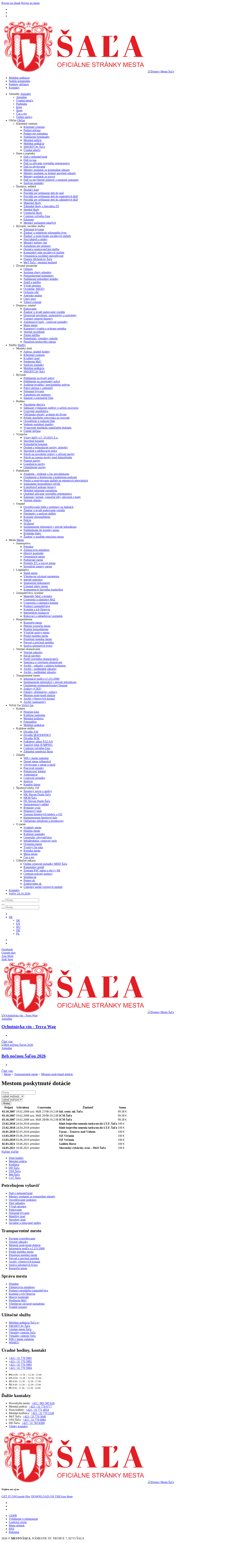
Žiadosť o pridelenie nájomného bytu (45, 232)
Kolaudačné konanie (35, 444)
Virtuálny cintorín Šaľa (22, 1332)
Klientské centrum (34, 127)
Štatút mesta (30, 573)
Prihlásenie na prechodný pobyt (42, 381)
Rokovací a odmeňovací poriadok (43, 616)
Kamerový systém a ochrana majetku (45, 328)
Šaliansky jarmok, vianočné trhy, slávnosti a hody (52, 497)
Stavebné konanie (34, 440)
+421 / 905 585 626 (43, 1403)
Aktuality (25, 93)
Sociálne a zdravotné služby (25, 1222)
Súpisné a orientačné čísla (38, 397)
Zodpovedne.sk (32, 883)
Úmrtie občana (32, 431)
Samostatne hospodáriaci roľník (42, 483)
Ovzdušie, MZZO (34, 288)
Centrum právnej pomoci (38, 873)
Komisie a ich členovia (37, 609)
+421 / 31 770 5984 (20, 1368)
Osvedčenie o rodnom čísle (39, 421)
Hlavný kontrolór (34, 553)
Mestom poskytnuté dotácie (39, 695)
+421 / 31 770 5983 (20, 1364)
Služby (22, 345)
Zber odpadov (17, 1203)
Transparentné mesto (26, 1074)
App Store (52, 1496)
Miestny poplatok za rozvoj (39, 176)
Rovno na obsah (10, 3)
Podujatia (21, 103)
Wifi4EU (14, 1342)
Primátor (28, 546)
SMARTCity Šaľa (34, 146)
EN (18, 923)
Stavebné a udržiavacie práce (40, 450)
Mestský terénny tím (35, 242)
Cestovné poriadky (34, 777)
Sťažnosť (29, 523)
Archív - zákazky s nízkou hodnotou (45, 665)
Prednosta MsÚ (32, 361)
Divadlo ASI (31, 731)
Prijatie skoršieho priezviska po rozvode (47, 417)
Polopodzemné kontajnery (39, 275)
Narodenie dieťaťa (34, 404)
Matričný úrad (17, 1216)
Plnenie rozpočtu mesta (37, 625)
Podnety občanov (19, 84)
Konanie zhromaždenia (37, 516)
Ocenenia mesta (33, 844)
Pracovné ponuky (34, 768)
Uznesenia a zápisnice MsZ (39, 599)
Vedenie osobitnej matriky (39, 424)
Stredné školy (31, 209)
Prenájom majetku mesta (38, 639)
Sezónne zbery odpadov (37, 272)
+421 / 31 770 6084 (34, 1419)
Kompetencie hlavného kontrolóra (43, 589)
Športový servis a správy (38, 791)
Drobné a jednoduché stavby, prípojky (46, 447)
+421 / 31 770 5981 (20, 1358)
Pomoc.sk (29, 880)
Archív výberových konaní (39, 698)
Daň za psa (30, 160)
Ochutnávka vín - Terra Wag (28, 1026)
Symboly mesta (32, 827)
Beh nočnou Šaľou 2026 (23, 1056)
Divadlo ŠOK (32, 738)
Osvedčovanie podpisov (23, 1199)
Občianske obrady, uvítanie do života (45, 414)
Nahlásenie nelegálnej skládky (41, 279)
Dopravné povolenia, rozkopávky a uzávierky (50, 315)
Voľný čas (27, 705)
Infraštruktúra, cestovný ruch (40, 840)
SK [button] (11, 917)
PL (18, 933)
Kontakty (14, 87)
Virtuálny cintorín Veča (22, 1335)
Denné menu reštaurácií (37, 761)
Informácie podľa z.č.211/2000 (41, 678)
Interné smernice (33, 579)
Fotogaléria (30, 721)
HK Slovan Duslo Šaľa (37, 794)
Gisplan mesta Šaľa (20, 1329)
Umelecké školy (33, 212)
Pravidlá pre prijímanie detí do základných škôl (51, 199)
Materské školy (32, 203)
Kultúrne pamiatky (34, 834)
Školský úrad (31, 189)
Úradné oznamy (18, 1307)
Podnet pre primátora (36, 133)
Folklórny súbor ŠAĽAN (38, 741)
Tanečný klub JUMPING (38, 744)
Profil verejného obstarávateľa (41, 659)
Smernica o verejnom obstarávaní (43, 662)
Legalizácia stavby (34, 464)
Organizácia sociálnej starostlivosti (43, 255)
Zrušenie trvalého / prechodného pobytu (47, 384)
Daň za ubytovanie (34, 166)
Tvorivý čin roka (33, 847)
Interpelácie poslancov (36, 612)
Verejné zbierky (33, 500)
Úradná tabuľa (24, 100)
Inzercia (28, 781)
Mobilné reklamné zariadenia (40, 490)
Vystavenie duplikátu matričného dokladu (47, 427)
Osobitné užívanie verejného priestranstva (48, 493)
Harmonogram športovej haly (40, 817)
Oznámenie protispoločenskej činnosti (45, 685)
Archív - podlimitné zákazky (40, 668)
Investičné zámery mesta (38, 566)
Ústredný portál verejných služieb (43, 887)
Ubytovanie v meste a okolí (39, 764)
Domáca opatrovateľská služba (41, 249)
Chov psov (30, 298)
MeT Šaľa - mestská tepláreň (40, 262)
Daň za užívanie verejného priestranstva (47, 163)
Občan (21, 120)
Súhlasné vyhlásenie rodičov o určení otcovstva (51, 407)
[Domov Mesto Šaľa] (87, 1012)
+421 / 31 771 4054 (37, 1409)
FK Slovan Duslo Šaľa (37, 801)
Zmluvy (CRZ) (32, 688)
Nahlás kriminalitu (19, 81)
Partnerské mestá (33, 559)
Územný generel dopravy (38, 318)
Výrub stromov (32, 285)
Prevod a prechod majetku (39, 642)
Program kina (31, 711)
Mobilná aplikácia (19, 77)
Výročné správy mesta (36, 632)
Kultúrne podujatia (34, 715)
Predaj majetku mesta (36, 635)
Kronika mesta (32, 850)
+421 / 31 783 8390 (33, 1423)
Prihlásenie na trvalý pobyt (39, 378)
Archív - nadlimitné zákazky (40, 672)
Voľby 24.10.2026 (19, 893)
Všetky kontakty (18, 1426)
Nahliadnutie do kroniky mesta (41, 530)
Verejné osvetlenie (34, 331)
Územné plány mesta (36, 586)
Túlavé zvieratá (32, 302)
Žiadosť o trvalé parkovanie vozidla (44, 312)
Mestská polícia (32, 140)
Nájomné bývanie (34, 229)
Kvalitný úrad (31, 358)
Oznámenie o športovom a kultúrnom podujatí (50, 477)
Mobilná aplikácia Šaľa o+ (24, 1322)
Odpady (28, 269)
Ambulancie (31, 774)
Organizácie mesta (34, 556)
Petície (27, 520)
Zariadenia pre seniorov (37, 245)
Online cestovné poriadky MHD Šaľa (45, 863)
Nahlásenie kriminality (37, 136)
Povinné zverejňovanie (22, 1238)
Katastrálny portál (34, 867)
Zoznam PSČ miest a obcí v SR (42, 870)
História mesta (32, 830)
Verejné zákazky (33, 652)
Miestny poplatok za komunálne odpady (47, 169)
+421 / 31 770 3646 (34, 1416)
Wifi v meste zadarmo (36, 758)
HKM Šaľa (30, 797)
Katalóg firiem (32, 784)
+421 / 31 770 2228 (42, 1413)
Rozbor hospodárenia (36, 629)
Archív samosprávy (35, 701)
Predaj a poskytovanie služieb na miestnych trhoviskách (56, 480)
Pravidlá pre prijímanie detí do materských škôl (51, 196)
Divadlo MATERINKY (37, 735)
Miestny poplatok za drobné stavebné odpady (50, 173)
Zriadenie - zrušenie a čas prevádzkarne (46, 473)
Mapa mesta (30, 325)
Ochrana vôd (31, 292)
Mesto (20, 540)
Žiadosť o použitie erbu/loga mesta (44, 536)
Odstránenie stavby (35, 467)
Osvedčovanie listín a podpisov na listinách (48, 507)
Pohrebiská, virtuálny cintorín (41, 338)
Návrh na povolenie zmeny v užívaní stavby (49, 454)
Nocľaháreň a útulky (36, 239)
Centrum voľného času (37, 216)
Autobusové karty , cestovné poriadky (46, 321)
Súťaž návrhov (32, 655)
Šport (19, 110)
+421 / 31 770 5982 (20, 1361)
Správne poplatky (34, 183)
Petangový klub (33, 811)
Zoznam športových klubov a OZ (43, 814)
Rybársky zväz (32, 807)
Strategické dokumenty (37, 583)
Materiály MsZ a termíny (38, 596)
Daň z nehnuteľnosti (35, 156)
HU (18, 927)
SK (18, 920)
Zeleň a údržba (32, 282)
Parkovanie (30, 308)
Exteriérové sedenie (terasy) (40, 487)
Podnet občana (32, 130)
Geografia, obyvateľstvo (38, 837)
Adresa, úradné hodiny (37, 351)
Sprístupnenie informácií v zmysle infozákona (50, 526)
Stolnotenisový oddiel (36, 804)
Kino (19, 107)
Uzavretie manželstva (36, 411)
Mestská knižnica (34, 718)
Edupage (29, 219)
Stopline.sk (30, 877)
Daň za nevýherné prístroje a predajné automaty (51, 179)
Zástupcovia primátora (36, 549)
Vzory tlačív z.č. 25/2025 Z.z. (41, 437)
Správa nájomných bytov (38, 645)
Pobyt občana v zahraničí (38, 388)
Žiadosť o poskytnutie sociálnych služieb (47, 236)
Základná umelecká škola (38, 751)
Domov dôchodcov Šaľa (38, 259)
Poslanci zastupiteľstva (37, 606)
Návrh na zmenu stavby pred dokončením (48, 457)
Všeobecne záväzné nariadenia (41, 576)
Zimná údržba (32, 335)
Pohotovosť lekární (35, 771)
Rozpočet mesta (33, 622)
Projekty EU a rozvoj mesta (39, 563)
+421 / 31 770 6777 (40, 1406)
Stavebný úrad (17, 1219)
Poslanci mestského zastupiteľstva (28, 1290)
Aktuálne (21, 97)
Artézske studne (33, 295)
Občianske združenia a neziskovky (44, 820)
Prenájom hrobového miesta (40, 341)
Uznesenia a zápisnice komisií (41, 602)
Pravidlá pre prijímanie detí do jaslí (44, 193)
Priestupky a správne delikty (40, 513)
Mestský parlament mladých (40, 222)
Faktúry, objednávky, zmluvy (40, 692)
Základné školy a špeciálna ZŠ (41, 206)
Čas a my (21, 113)
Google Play (15, 1496)
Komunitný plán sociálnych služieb (44, 252)
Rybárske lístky (32, 533)
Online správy (24, 117)
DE (18, 930)
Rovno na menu (30, 3)
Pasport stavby (32, 460)
